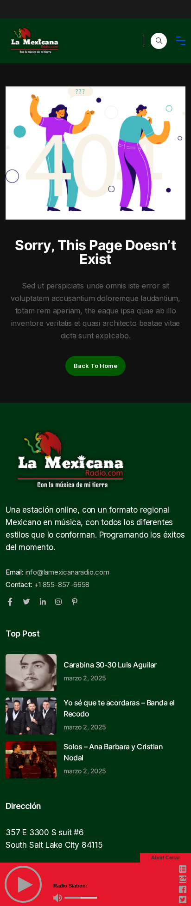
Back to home (95, 365)
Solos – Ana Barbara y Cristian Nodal (113, 758)
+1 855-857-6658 (61, 584)
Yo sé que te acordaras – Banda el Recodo (119, 714)
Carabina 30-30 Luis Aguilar (110, 670)
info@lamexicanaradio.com (67, 572)
